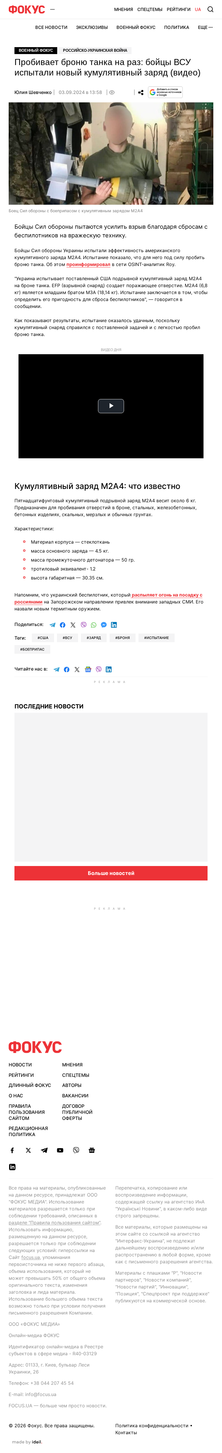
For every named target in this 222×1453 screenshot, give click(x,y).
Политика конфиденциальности (151, 1425)
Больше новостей (111, 873)
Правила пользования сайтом (27, 1112)
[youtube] (59, 1150)
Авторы (72, 1085)
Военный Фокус (136, 27)
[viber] (75, 1150)
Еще (203, 27)
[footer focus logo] (35, 1047)
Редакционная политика (28, 1131)
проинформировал (88, 264)
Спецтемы (149, 9)
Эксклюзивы (92, 27)
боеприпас (34, 649)
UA (198, 9)
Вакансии (75, 1095)
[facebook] (12, 1150)
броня (124, 638)
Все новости (51, 27)
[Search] (210, 9)
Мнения (123, 9)
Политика (176, 27)
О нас (16, 1095)
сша (44, 638)
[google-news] (91, 1150)
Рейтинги (178, 9)
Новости (20, 1065)
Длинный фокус (30, 1085)
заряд (95, 638)
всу (68, 638)
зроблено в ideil (27, 1442)
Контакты (126, 1432)
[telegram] (44, 1150)
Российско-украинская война (95, 50)
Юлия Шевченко (33, 92)
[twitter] (28, 1150)
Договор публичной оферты (77, 1112)
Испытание (158, 638)
